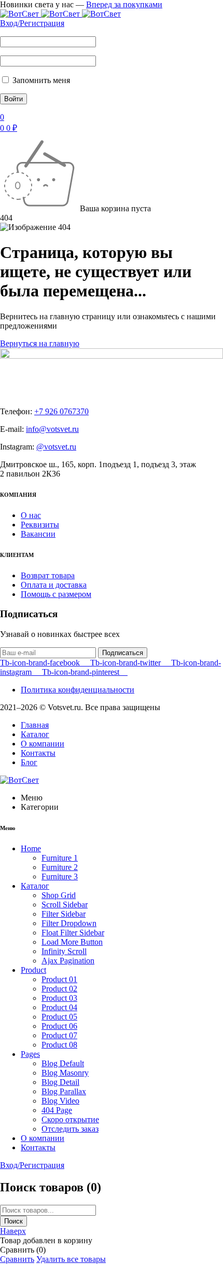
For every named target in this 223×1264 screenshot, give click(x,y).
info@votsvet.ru (52, 429)
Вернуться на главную (39, 343)
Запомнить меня (40, 80)
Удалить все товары (71, 1259)
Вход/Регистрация (32, 23)
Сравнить (17, 1259)
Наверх (13, 1231)
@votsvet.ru (56, 446)
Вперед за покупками (124, 4)
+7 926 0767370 (61, 411)
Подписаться (122, 653)
